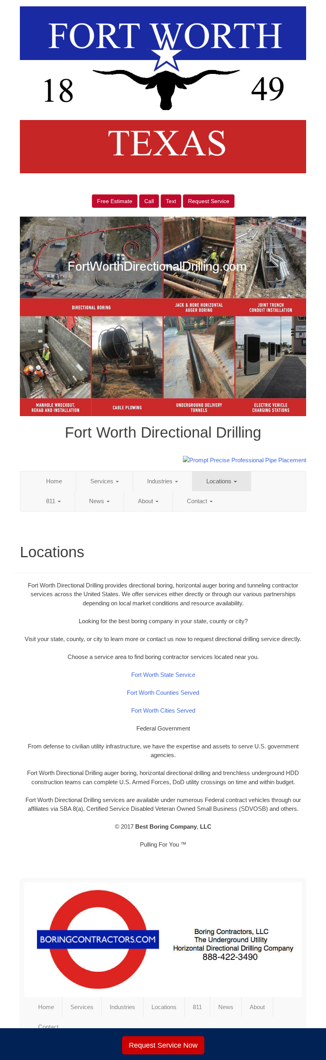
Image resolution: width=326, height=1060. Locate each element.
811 (51, 501)
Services (102, 481)
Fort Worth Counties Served (163, 692)
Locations (219, 481)
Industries (160, 481)
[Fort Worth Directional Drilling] (163, 939)
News (97, 501)
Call (149, 201)
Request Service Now (163, 1045)
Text (171, 201)
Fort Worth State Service (163, 674)
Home (54, 481)
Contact (198, 501)
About (146, 501)
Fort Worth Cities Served (163, 710)
